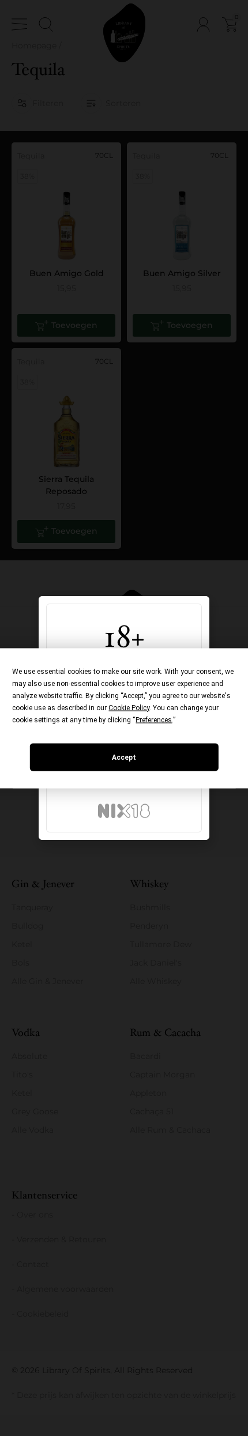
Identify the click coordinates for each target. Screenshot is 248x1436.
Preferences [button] (154, 719)
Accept (124, 757)
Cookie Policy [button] (128, 707)
